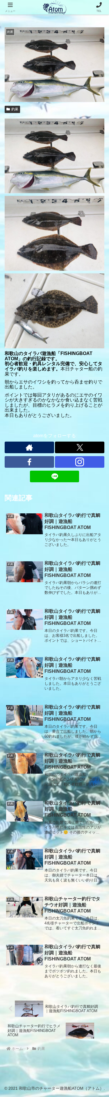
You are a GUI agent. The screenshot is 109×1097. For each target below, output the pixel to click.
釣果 (14, 109)
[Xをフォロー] (79, 447)
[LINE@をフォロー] (54, 476)
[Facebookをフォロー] (29, 462)
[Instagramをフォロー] (79, 462)
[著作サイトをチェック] (29, 447)
